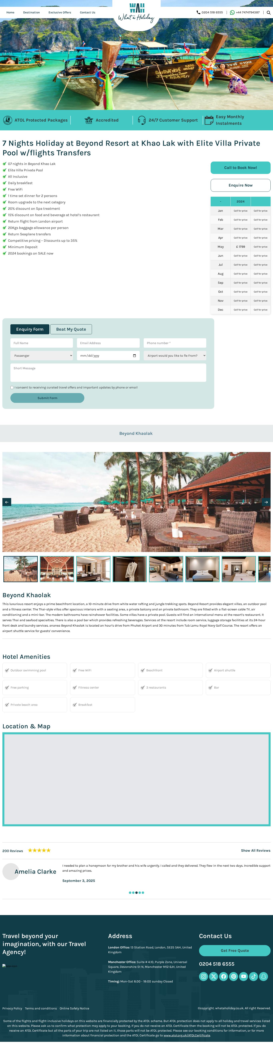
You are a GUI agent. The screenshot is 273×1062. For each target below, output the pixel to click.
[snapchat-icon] (263, 976)
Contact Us (87, 12)
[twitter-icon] (213, 976)
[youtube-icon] (243, 976)
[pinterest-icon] (233, 976)
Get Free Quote (235, 950)
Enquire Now (241, 185)
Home (10, 12)
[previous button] (6, 502)
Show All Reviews (256, 851)
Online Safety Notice (74, 1008)
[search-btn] (269, 12)
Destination (31, 12)
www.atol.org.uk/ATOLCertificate (187, 1035)
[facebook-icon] (223, 976)
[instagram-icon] (203, 976)
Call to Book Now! (240, 167)
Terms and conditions (41, 1008)
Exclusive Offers (60, 12)
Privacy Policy (12, 1008)
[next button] (266, 502)
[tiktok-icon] (253, 976)
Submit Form (47, 398)
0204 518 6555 (216, 964)
